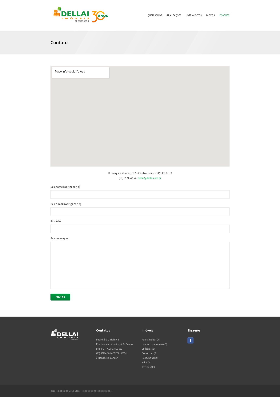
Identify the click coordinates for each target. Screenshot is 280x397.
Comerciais (147, 353)
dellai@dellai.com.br (149, 178)
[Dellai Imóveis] (80, 24)
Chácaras (146, 348)
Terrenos (146, 367)
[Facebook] (190, 342)
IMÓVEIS (210, 15)
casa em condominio (153, 344)
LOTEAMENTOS (194, 15)
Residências (148, 358)
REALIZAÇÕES (174, 15)
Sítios (144, 362)
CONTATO (224, 15)
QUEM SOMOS (155, 15)
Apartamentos (149, 339)
